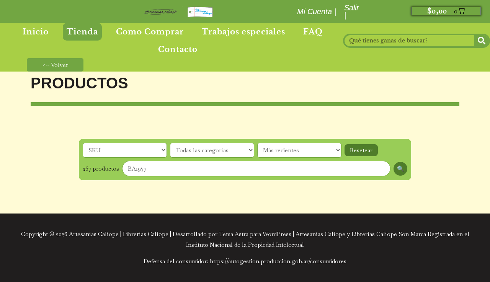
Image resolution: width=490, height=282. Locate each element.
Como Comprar (150, 31)
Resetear (361, 150)
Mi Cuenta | (316, 11)
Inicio (36, 31)
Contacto (178, 49)
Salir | (351, 11)
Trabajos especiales (243, 31)
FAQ (313, 31)
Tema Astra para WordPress (255, 234)
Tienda (82, 31)
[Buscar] (481, 40)
